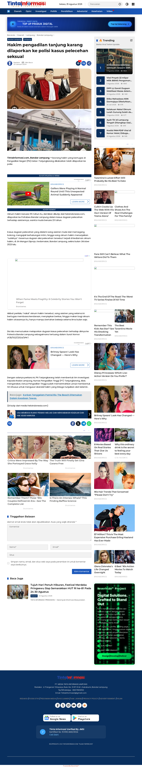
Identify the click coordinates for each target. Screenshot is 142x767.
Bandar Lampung (14, 39)
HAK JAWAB (76, 698)
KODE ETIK (34, 698)
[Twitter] (78, 423)
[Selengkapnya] (131, 40)
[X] (63, 707)
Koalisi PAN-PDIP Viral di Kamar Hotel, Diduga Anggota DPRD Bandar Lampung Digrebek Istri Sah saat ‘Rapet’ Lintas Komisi (119, 132)
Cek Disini (54, 734)
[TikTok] (79, 707)
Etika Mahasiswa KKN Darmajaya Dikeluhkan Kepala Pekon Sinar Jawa (119, 100)
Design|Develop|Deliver (114, 656)
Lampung (27, 39)
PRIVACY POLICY (90, 698)
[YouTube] (74, 707)
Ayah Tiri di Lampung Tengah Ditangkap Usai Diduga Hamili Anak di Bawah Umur (119, 121)
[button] (120, 4)
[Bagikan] (89, 63)
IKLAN (119, 698)
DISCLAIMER (63, 698)
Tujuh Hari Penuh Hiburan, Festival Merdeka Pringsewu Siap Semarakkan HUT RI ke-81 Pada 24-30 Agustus (61, 588)
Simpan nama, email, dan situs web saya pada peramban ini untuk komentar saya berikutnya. (48, 563)
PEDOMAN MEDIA (48, 698)
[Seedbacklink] (84, 705)
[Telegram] (83, 423)
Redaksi (17, 62)
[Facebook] (72, 423)
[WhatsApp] (89, 423)
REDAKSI (24, 698)
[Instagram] (68, 707)
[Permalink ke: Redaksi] (10, 63)
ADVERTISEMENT (107, 698)
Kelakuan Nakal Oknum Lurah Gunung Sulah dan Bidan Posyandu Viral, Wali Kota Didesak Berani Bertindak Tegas (119, 111)
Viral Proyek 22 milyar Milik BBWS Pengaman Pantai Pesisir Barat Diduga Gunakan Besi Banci (118, 79)
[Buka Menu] (133, 4)
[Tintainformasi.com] (26, 4)
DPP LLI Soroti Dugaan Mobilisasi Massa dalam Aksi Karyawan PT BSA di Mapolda (119, 89)
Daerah (34, 596)
